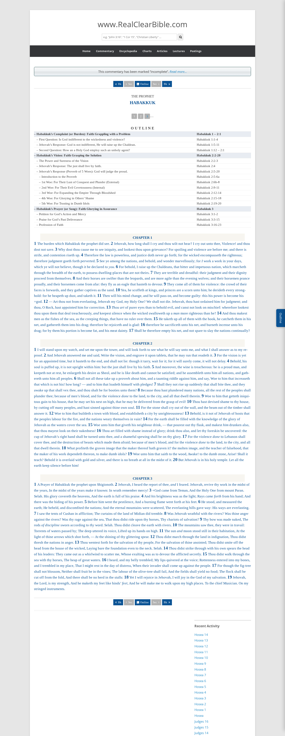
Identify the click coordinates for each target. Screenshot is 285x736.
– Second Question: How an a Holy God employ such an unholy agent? (83, 150)
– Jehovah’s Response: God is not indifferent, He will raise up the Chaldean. (86, 144)
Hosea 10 (201, 658)
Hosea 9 (200, 663)
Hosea (198, 715)
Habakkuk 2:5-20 (208, 171)
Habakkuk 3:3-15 (208, 219)
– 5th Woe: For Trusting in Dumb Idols (64, 203)
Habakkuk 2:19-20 (209, 203)
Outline (144, 84)
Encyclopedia (128, 51)
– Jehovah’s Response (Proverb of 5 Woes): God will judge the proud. (82, 171)
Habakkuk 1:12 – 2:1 (210, 150)
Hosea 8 (200, 669)
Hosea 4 (200, 692)
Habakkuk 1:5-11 (208, 144)
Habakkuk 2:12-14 (209, 192)
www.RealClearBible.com (142, 24)
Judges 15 (201, 727)
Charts (146, 51)
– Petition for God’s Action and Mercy (61, 214)
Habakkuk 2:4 (206, 166)
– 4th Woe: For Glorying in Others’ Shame (66, 198)
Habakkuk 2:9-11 (208, 187)
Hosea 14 (201, 634)
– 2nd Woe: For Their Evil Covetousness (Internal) (72, 187)
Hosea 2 (200, 704)
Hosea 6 (200, 681)
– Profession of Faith (50, 224)
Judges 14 (201, 733)
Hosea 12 (201, 646)
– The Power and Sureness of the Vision (62, 160)
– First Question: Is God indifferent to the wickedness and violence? (81, 139)
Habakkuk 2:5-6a (208, 176)
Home (86, 51)
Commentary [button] (105, 51)
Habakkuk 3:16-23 (209, 224)
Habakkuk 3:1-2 (207, 214)
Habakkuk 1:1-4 (207, 139)
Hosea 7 (200, 675)
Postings (195, 51)
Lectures (179, 51)
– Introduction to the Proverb (58, 176)
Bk (119, 84)
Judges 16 (201, 721)
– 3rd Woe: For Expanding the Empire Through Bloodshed (77, 192)
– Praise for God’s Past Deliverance (59, 219)
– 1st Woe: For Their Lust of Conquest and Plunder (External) (79, 182)
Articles (162, 51)
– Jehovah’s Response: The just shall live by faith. (69, 166)
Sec (155, 84)
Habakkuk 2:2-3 (207, 160)
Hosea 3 (200, 698)
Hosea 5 (200, 687)
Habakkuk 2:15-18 (209, 198)
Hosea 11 (201, 652)
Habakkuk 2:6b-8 (208, 182)
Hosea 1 (200, 710)
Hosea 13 (201, 640)
